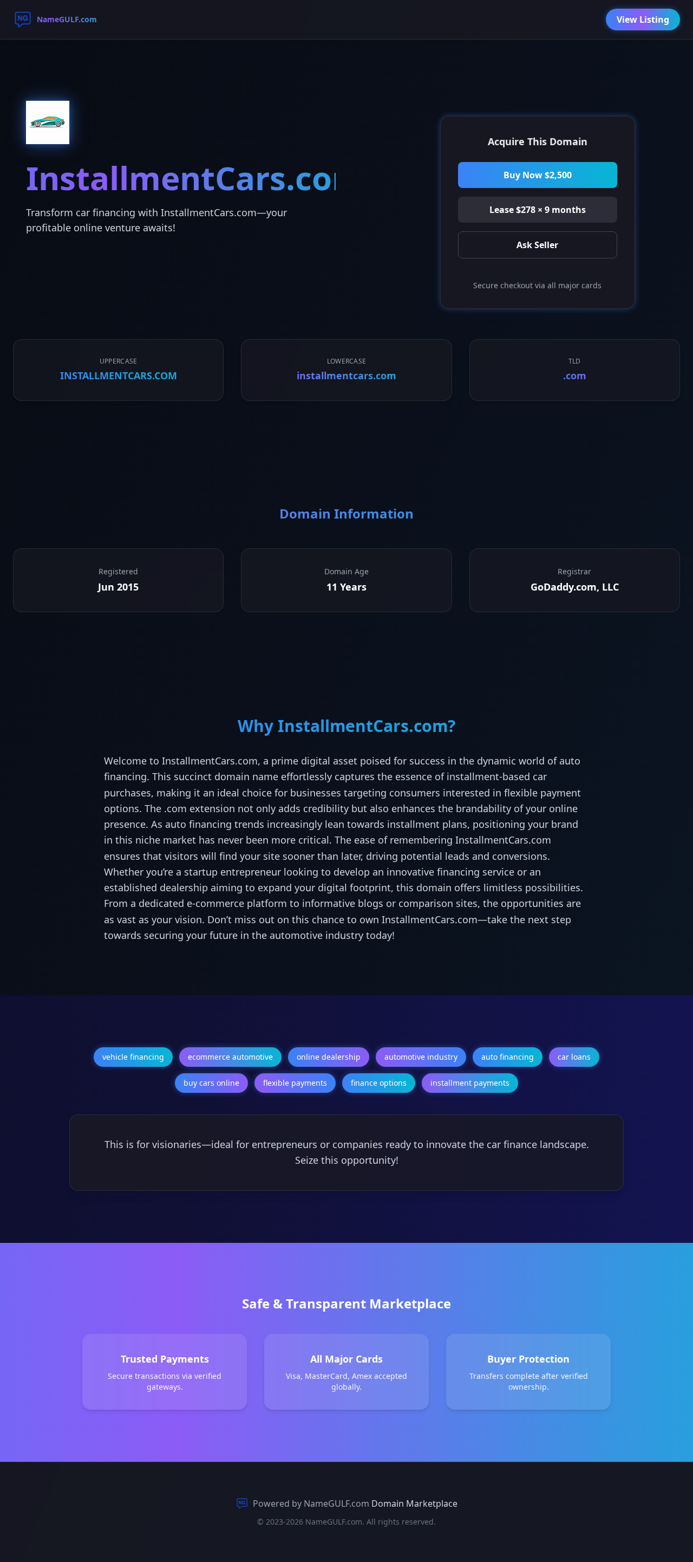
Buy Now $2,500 (538, 175)
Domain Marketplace (414, 1503)
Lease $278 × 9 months (537, 210)
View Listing (643, 19)
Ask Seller (537, 245)
